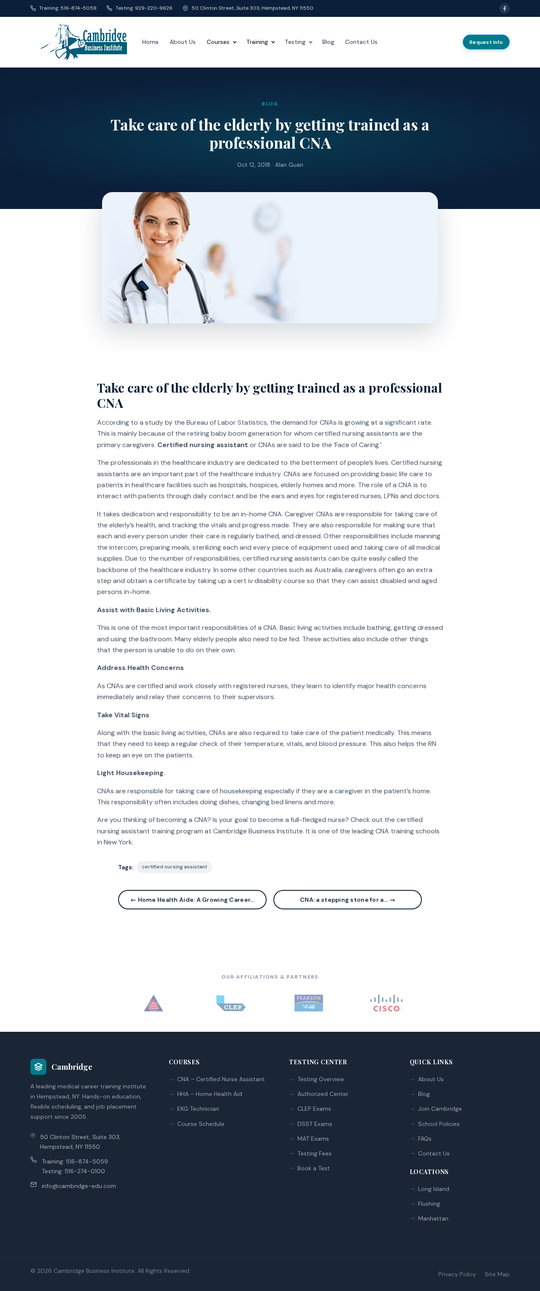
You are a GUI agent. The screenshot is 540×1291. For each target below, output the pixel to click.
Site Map (497, 1274)
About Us (183, 42)
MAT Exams (313, 1138)
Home (150, 42)
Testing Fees (314, 1153)
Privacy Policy (457, 1274)
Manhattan (433, 1218)
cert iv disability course (269, 580)
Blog (328, 42)
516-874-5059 (87, 1161)
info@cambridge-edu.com (79, 1186)
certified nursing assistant (174, 866)
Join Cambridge (440, 1108)
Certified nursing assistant (202, 444)
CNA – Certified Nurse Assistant (221, 1079)
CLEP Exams (314, 1108)
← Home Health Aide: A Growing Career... (192, 899)
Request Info (486, 42)
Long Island (433, 1189)
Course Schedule (200, 1124)
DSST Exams (314, 1124)
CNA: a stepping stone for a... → (347, 899)
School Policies (439, 1124)
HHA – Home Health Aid (209, 1094)
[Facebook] (505, 8)
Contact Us (361, 42)
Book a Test (313, 1168)
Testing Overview (320, 1079)
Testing (295, 42)
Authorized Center (322, 1094)
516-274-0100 (85, 1171)
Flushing (429, 1203)
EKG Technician (198, 1108)
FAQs (425, 1138)
